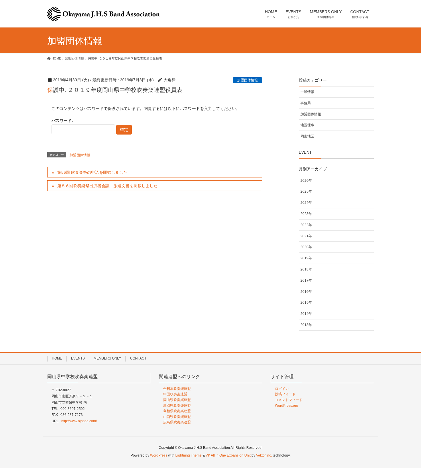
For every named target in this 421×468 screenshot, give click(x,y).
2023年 (306, 214)
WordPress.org (286, 406)
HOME (57, 358)
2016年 (306, 292)
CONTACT (138, 358)
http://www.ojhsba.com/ (79, 421)
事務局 (305, 103)
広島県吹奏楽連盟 (177, 422)
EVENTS (78, 358)
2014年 (306, 314)
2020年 (306, 247)
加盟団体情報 (247, 80)
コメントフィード (288, 400)
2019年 (306, 258)
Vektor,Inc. (264, 455)
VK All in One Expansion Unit (228, 455)
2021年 (306, 236)
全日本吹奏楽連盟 (177, 389)
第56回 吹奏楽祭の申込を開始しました (92, 172)
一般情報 (307, 92)
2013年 (306, 325)
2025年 (306, 191)
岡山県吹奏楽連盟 (177, 400)
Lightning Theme (188, 455)
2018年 (306, 269)
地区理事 (307, 125)
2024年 (306, 203)
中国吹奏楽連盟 (175, 394)
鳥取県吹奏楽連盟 (177, 406)
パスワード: (62, 120)
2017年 (306, 281)
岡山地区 (307, 136)
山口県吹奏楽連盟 (177, 417)
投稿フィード (285, 394)
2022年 (306, 225)
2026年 (306, 181)
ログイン (282, 389)
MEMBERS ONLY (107, 358)
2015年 (306, 303)
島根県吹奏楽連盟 (177, 411)
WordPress (158, 455)
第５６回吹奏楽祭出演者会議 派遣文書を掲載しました (107, 185)
